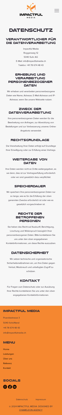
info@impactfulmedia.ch (14, 332)
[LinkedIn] (15, 387)
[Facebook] (10, 387)
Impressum (41, 399)
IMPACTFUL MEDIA (21, 311)
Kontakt (7, 368)
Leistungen (8, 354)
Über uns (7, 358)
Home (6, 349)
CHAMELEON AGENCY (30, 410)
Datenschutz (22, 399)
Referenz (7, 363)
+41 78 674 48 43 (11, 327)
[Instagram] (5, 387)
